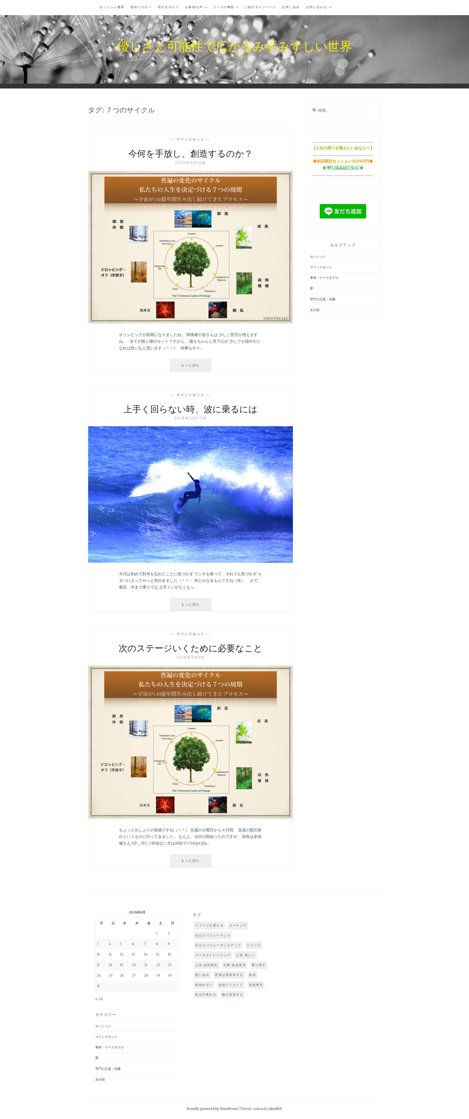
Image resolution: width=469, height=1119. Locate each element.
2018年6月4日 (190, 657)
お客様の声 (194, 7)
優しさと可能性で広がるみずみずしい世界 (234, 45)
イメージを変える (209, 925)
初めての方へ (141, 7)
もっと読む (194, 367)
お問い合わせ (316, 7)
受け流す (259, 965)
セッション (318, 256)
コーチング (238, 925)
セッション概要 (112, 7)
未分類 (315, 310)
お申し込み (291, 7)
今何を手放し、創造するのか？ (190, 153)
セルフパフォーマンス (213, 935)
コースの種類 (223, 7)
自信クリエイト (231, 985)
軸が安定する (232, 994)
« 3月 (99, 999)
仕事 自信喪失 (235, 965)
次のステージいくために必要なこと (190, 647)
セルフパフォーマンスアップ (218, 945)
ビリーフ (254, 945)
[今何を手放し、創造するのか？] (190, 322)
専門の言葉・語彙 (322, 299)
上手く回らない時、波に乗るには (190, 408)
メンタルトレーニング (213, 955)
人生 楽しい (245, 955)
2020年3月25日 (190, 163)
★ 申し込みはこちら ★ (342, 167)
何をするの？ (168, 7)
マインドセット (190, 139)
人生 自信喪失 (206, 965)
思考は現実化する (229, 975)
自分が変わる (205, 994)
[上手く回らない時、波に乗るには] (190, 561)
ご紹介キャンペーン (260, 7)
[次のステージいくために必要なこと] (190, 817)
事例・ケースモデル (324, 278)
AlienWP (275, 1109)
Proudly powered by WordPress (212, 1109)
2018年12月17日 (190, 418)
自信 (252, 975)
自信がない (204, 985)
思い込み (202, 975)
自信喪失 (256, 985)
